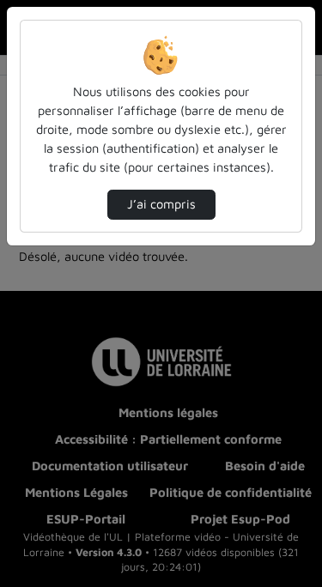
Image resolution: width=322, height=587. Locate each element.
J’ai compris (161, 204)
